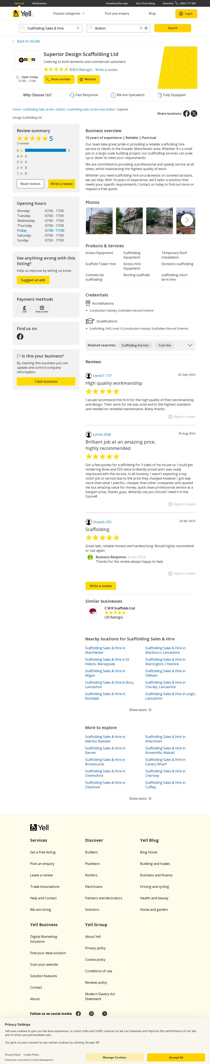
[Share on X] (194, 113)
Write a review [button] (62, 183)
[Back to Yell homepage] (23, 13)
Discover (94, 840)
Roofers (91, 875)
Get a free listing (145, 3)
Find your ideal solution (48, 953)
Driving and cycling (154, 886)
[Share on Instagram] (91, 1013)
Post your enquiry (117, 13)
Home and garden (154, 909)
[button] (77, 28)
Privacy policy (95, 948)
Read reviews (30, 183)
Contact (36, 987)
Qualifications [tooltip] (107, 321)
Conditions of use (98, 971)
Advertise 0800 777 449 (179, 3)
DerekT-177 (102, 375)
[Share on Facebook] (186, 113)
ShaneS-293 (102, 522)
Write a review (106, 69)
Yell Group (96, 924)
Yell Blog (149, 840)
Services (38, 840)
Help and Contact (43, 898)
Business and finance (156, 875)
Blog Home (148, 852)
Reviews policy (96, 982)
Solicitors (92, 909)
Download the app (117, 3)
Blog (152, 13)
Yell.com (19, 3)
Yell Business (39, 3)
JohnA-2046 (102, 434)
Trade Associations (44, 886)
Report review (184, 416)
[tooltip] (146, 28)
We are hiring (40, 909)
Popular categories (66, 13)
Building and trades (155, 863)
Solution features (43, 976)
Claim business (46, 381)
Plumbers (92, 863)
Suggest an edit (33, 280)
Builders (91, 852)
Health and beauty (154, 898)
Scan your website (44, 964)
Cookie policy (95, 959)
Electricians (93, 886)
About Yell (93, 936)
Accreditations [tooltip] (102, 303)
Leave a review (41, 875)
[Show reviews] (33, 139)
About (35, 999)
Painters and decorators (103, 898)
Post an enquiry (42, 863)
